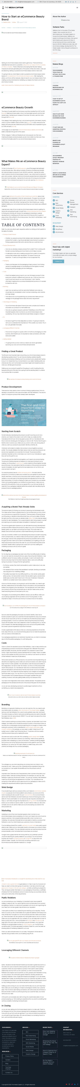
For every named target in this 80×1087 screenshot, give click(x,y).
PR (3, 317)
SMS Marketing (30, 1043)
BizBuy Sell (31, 518)
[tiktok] (72, 1084)
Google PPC (28, 838)
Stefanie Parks (6, 22)
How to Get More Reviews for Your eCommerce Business (59, 116)
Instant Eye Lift (20, 463)
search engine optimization (33, 727)
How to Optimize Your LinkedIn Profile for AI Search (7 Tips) (50, 1052)
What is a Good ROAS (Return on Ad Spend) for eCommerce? (59, 175)
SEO (27, 1032)
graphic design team (34, 736)
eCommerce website (40, 791)
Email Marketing (31, 1039)
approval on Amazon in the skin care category (14, 888)
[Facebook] (75, 1)
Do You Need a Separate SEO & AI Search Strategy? (48, 1062)
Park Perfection (40, 180)
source (4, 113)
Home (3, 27)
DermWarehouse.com (20, 168)
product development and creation (36, 211)
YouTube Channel (8, 1068)
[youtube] (66, 1084)
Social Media (30, 1047)
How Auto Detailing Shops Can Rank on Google (49, 1033)
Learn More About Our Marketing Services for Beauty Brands (18, 85)
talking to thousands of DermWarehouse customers (24, 196)
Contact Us (8, 1072)
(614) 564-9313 (67, 1040)
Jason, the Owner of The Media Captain (29, 710)
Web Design (30, 1050)
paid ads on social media (29, 825)
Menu (77, 7)
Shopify (4, 793)
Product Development (9, 245)
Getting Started (7, 339)
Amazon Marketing (7, 729)
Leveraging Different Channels (11, 328)
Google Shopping (19, 838)
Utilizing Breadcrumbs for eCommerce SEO (58, 87)
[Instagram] (68, 1)
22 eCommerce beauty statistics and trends (30, 130)
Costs (4, 271)
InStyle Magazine (27, 924)
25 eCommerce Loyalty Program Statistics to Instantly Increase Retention (58, 159)
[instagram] (69, 1084)
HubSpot (30, 920)
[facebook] (77, 1084)
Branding (5, 286)
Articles (14, 22)
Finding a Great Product (9, 234)
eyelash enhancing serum (24, 472)
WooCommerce (28, 795)
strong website (33, 801)
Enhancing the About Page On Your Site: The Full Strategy (50, 1042)
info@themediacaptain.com (70, 1045)
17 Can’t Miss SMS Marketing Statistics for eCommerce (59, 129)
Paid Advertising (31, 1035)
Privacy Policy (9, 1056)
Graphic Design (30, 1054)
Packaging (6, 260)
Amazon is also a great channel (10, 884)
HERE (14, 718)
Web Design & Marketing (10, 302)
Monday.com (38, 920)
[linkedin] (75, 1084)
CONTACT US (58, 261)
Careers (7, 1060)
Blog (6, 1063)
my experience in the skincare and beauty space (20, 76)
